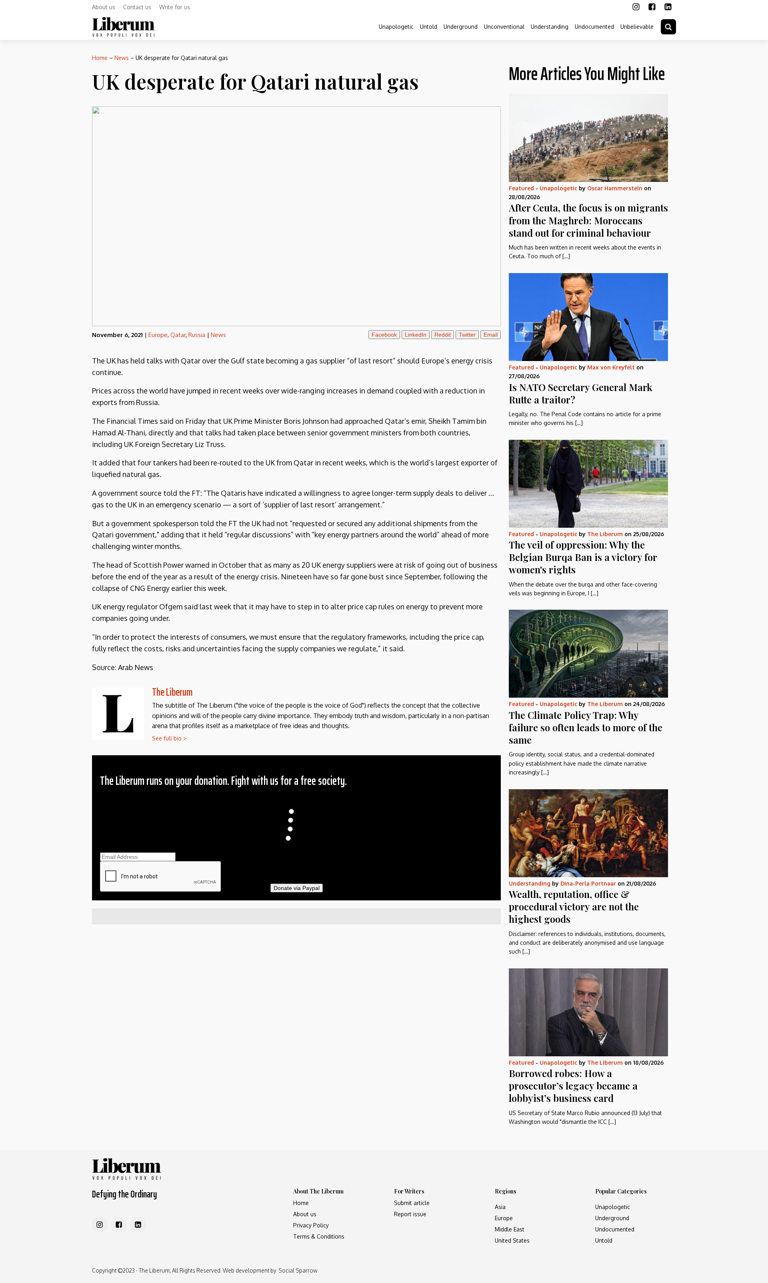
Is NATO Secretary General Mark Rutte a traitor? (580, 393)
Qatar (178, 335)
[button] (668, 26)
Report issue (410, 1214)
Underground (461, 26)
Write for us (174, 7)
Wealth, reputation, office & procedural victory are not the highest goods (574, 906)
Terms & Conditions (318, 1236)
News (121, 57)
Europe (158, 335)
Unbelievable (637, 26)
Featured (521, 188)
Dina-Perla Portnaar (588, 883)
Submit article (412, 1202)
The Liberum (172, 691)
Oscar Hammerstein (614, 188)
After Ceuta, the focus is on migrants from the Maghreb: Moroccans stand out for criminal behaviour (588, 220)
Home (100, 57)
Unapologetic (396, 26)
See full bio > (169, 738)
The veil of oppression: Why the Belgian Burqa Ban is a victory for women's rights (583, 557)
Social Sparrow (297, 1270)
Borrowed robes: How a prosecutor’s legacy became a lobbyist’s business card (573, 1085)
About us (103, 7)
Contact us (137, 7)
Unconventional (504, 26)
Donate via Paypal (297, 888)
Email (491, 334)
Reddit (442, 334)
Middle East (509, 1229)
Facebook (384, 334)
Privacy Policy (311, 1225)
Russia (196, 335)
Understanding (549, 26)
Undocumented (594, 26)
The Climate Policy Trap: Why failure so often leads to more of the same (585, 727)
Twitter (467, 334)
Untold (428, 26)
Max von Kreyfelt (611, 367)
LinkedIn (415, 334)
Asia (500, 1206)
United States (512, 1240)
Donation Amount (297, 802)
